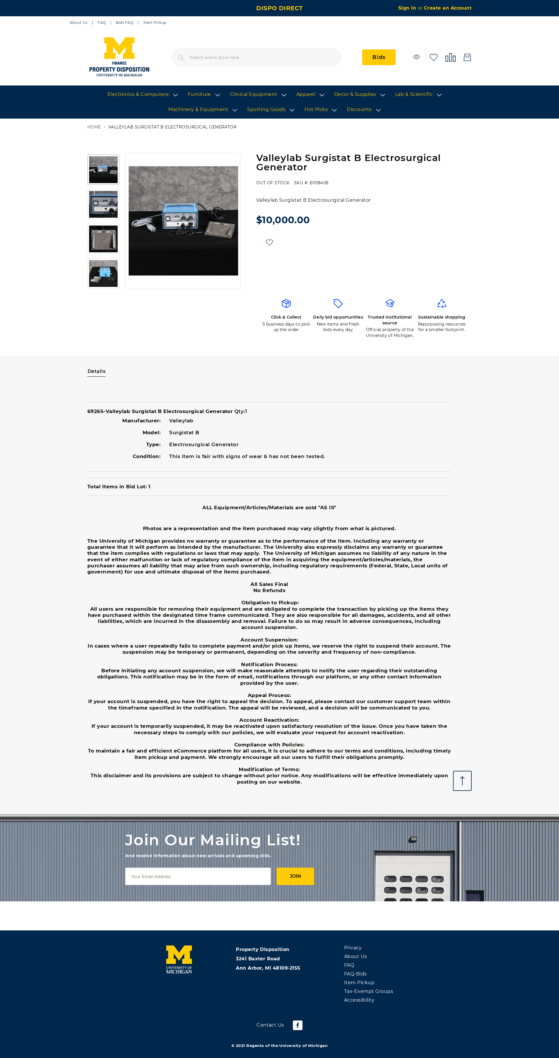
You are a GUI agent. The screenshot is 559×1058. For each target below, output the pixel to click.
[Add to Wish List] (269, 242)
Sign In (408, 8)
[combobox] (256, 57)
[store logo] (119, 57)
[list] (279, 102)
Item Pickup (155, 22)
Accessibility (359, 1000)
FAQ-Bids (355, 974)
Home (94, 127)
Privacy (353, 947)
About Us (79, 22)
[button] (134, 221)
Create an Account (448, 8)
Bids (378, 57)
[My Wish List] (433, 57)
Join (295, 876)
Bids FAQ (124, 22)
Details (96, 371)
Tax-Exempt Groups (368, 991)
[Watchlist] (417, 57)
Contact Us (270, 1025)
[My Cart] (467, 57)
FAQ (102, 22)
